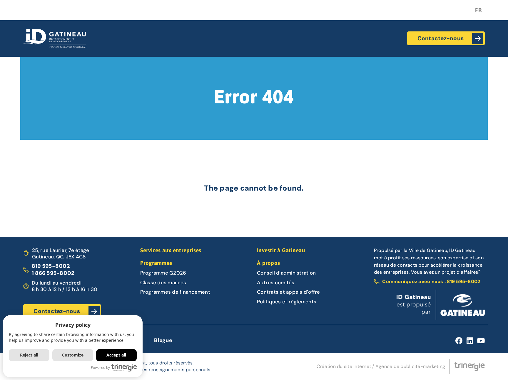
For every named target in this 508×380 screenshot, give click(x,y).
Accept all (116, 355)
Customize (72, 355)
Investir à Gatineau (281, 250)
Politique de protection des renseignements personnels (148, 369)
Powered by (100, 367)
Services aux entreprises (170, 250)
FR (478, 10)
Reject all (29, 355)
